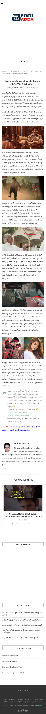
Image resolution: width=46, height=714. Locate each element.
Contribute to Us (25, 699)
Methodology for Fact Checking (15, 702)
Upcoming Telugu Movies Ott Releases (15, 673)
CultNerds (39, 705)
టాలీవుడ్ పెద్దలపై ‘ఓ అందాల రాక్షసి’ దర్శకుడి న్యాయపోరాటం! (22, 620)
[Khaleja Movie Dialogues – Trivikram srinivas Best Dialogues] (23, 498)
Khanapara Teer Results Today (12, 667)
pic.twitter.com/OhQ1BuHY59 (18, 415)
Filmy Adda (15, 71)
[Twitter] (24, 61)
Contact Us (15, 699)
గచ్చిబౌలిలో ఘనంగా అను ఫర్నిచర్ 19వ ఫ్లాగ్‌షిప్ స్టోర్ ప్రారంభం (22, 638)
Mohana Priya (18, 88)
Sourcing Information (34, 702)
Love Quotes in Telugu (10, 655)
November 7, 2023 (14, 421)
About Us (6, 699)
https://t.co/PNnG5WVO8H (17, 412)
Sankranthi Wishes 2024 (10, 661)
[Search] (43, 3)
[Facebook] (21, 61)
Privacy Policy (38, 699)
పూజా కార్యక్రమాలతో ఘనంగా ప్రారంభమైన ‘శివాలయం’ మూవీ (22, 625)
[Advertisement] (23, 41)
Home (4, 71)
